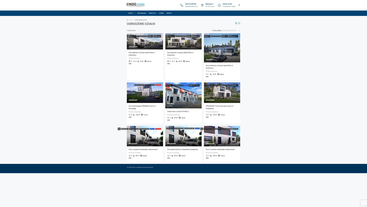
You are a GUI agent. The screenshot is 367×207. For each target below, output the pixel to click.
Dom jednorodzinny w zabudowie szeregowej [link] (182, 149)
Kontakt (169, 13)
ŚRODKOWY (235, 128)
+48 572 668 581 (190, 4)
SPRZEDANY (158, 84)
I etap (119, 129)
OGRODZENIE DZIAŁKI (142, 36)
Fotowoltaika (207, 85)
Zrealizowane (141, 13)
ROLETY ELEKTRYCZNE (157, 36)
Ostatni (186, 85)
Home (130, 20)
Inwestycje (152, 13)
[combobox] (231, 30)
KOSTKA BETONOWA (139, 84)
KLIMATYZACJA (124, 128)
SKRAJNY (152, 128)
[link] (145, 41)
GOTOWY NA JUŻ (168, 85)
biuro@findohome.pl (191, 6)
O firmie (161, 13)
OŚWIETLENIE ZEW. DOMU (193, 85)
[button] (236, 23)
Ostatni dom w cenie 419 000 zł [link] (177, 111)
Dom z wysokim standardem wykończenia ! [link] (143, 149)
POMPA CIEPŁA (149, 36)
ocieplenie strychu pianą (130, 36)
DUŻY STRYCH (206, 36)
